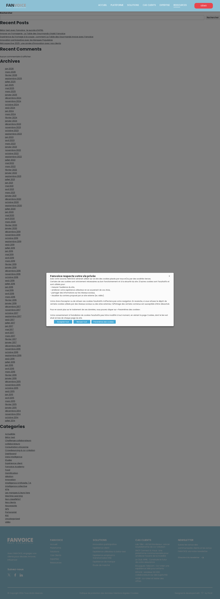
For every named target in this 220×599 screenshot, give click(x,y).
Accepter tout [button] (63, 322)
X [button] (169, 276)
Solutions (133, 5)
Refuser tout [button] (82, 322)
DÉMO (204, 5)
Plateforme (117, 5)
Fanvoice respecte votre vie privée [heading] (73, 276)
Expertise (165, 5)
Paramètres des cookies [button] (103, 322)
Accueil (102, 5)
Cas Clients (149, 5)
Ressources (180, 5)
